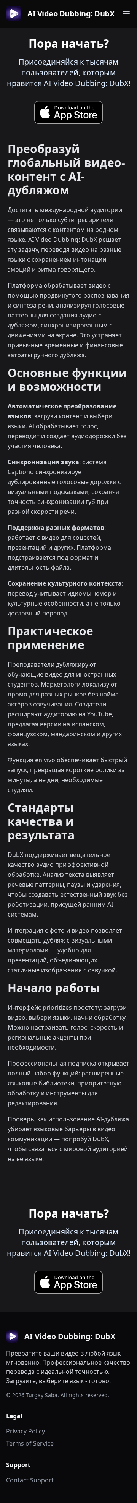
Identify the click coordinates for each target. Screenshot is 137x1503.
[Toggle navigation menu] (126, 13)
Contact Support (30, 1480)
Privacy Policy (25, 1431)
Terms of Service (30, 1443)
